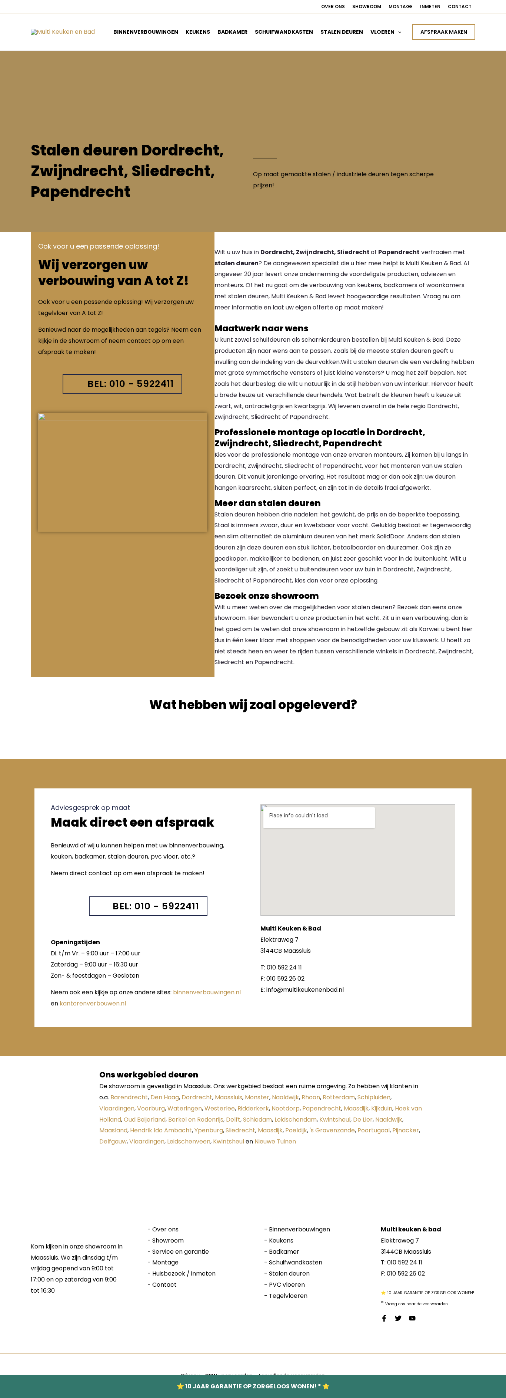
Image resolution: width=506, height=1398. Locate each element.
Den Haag (164, 1097)
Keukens (198, 32)
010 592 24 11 (404, 1262)
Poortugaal (373, 1130)
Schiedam (257, 1119)
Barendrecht (129, 1097)
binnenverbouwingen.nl (207, 992)
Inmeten (430, 6)
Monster (257, 1097)
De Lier (363, 1119)
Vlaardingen (116, 1108)
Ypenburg (208, 1130)
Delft (233, 1119)
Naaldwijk (285, 1097)
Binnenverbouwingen (145, 32)
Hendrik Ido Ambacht (161, 1130)
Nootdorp (286, 1108)
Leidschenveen (188, 1141)
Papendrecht (321, 1108)
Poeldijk (296, 1130)
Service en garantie (180, 1251)
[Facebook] (384, 1318)
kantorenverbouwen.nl (93, 1003)
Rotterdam (339, 1097)
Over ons (333, 6)
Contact (460, 6)
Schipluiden (373, 1097)
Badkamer (232, 32)
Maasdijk (356, 1108)
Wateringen (184, 1108)
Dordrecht (197, 1097)
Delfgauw (113, 1141)
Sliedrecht (240, 1130)
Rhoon (311, 1097)
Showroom (366, 6)
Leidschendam (295, 1119)
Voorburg (151, 1108)
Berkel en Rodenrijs (195, 1119)
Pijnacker (405, 1130)
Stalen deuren (341, 32)
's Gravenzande (332, 1130)
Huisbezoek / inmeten (184, 1273)
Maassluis (228, 1097)
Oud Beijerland (145, 1119)
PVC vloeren (287, 1284)
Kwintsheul (334, 1119)
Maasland (113, 1130)
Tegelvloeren (288, 1296)
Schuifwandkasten (284, 32)
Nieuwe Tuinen (275, 1141)
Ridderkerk (253, 1108)
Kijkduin (381, 1108)
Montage (401, 6)
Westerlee (219, 1108)
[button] (398, 31)
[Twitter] (398, 1318)
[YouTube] (412, 1318)
